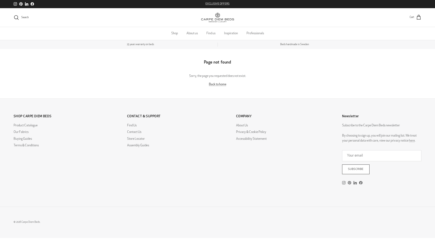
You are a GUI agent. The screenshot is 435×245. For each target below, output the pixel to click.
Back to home (217, 84)
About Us (242, 125)
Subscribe (356, 169)
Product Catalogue (26, 125)
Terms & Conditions (26, 145)
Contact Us (134, 132)
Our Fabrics (21, 132)
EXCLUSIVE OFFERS (217, 3)
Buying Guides (23, 139)
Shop (174, 33)
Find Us (132, 125)
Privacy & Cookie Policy (251, 132)
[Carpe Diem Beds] (217, 17)
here (412, 140)
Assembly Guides (138, 145)
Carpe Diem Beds (31, 222)
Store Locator (136, 139)
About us (192, 33)
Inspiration (231, 33)
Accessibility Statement (251, 139)
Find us (210, 33)
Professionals (255, 33)
